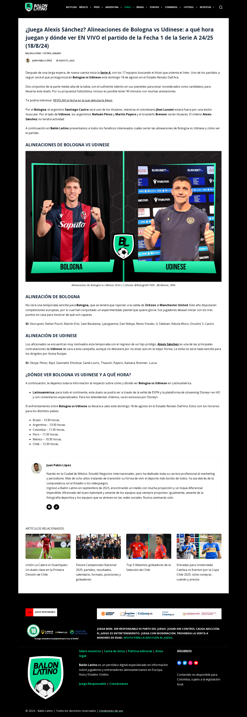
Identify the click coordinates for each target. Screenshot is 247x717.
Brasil (140, 7)
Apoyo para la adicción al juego (148, 637)
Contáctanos (118, 684)
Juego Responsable (92, 684)
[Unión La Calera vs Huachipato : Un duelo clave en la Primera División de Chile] (48, 546)
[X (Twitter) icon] (49, 507)
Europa (154, 7)
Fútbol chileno (52, 53)
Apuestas (205, 7)
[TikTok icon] (56, 507)
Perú (97, 7)
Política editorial (140, 651)
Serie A (105, 73)
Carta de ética (114, 651)
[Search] (220, 7)
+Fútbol (189, 7)
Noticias (71, 7)
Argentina (111, 7)
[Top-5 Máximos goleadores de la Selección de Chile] (148, 546)
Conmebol (171, 7)
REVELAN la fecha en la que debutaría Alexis (82, 100)
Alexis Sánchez (168, 344)
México (83, 7)
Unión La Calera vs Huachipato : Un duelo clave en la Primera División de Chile (47, 569)
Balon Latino (33, 53)
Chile (127, 7)
